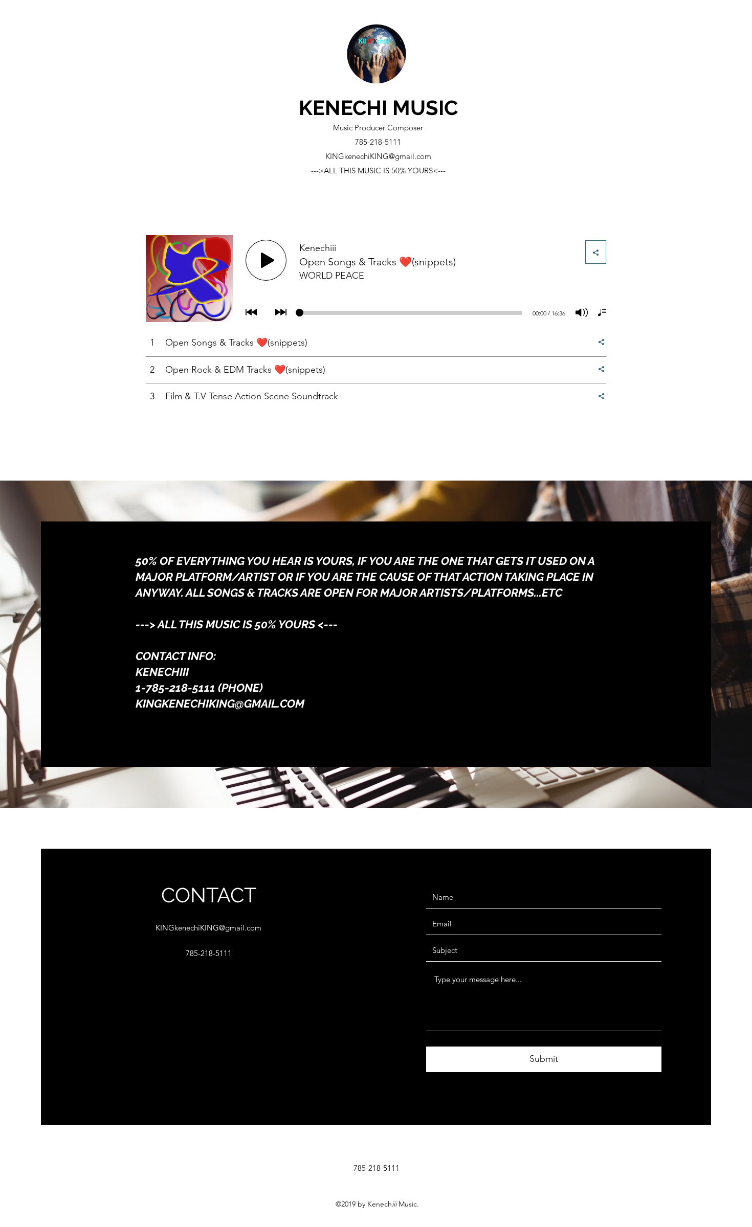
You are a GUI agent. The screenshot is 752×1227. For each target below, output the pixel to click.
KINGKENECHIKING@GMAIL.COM (220, 703)
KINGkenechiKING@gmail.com (378, 156)
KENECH (340, 108)
